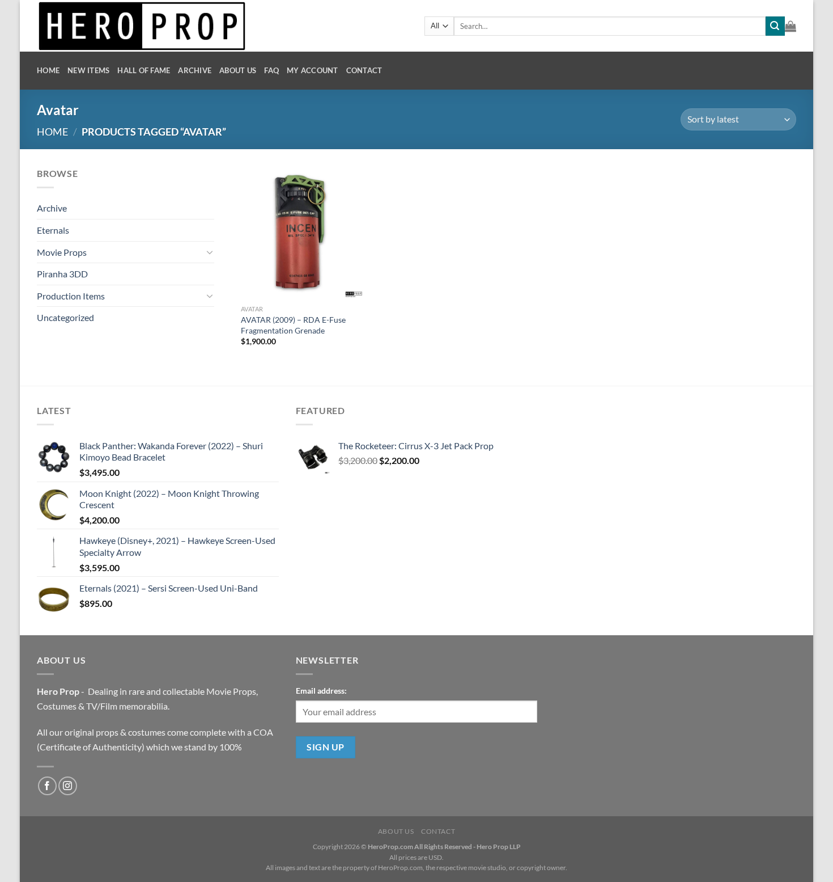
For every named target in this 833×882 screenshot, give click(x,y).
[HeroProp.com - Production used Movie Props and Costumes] (222, 26)
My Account (312, 70)
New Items (88, 70)
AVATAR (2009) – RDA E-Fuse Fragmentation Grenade (293, 325)
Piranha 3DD (62, 273)
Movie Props (62, 252)
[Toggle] (209, 252)
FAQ (271, 70)
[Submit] (775, 26)
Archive (194, 70)
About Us (237, 70)
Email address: (321, 690)
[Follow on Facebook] (47, 786)
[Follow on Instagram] (67, 786)
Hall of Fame (143, 70)
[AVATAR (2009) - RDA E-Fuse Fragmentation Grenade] (297, 232)
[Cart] (790, 26)
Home (48, 70)
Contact (364, 70)
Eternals (53, 230)
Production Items (71, 295)
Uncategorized (65, 317)
